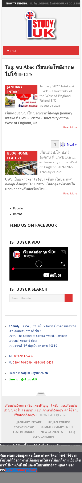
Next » (72, 144)
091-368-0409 (43, 362)
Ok (7, 470)
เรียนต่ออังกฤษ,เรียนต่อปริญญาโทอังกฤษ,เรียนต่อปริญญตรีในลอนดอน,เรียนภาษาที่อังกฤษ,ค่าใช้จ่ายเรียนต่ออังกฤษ (41, 410)
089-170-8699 (22, 362)
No (12, 470)
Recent (17, 214)
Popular (18, 208)
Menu (11, 50)
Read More (70, 127)
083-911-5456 (23, 356)
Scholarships (43, 437)
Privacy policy (26, 470)
